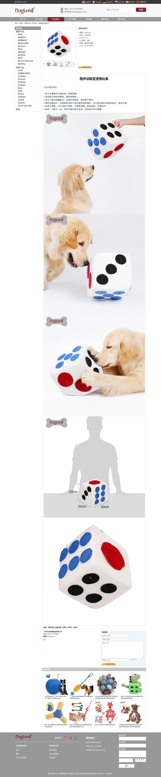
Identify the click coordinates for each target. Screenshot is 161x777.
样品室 (89, 19)
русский (121, 2)
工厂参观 (72, 19)
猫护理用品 (22, 55)
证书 (17, 750)
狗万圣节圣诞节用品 (25, 106)
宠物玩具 (58, 627)
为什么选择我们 (21, 758)
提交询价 (122, 19)
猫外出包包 (22, 46)
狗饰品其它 (22, 103)
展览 (17, 754)
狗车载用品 (22, 76)
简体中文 (143, 2)
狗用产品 (27, 23)
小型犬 (75, 627)
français (98, 2)
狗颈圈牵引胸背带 (24, 73)
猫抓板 (20, 49)
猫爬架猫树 (22, 52)
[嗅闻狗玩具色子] (58, 44)
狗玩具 (34, 23)
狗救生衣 (21, 94)
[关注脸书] (75, 737)
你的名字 (122, 735)
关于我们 (39, 19)
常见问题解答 (53, 754)
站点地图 (52, 758)
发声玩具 (51, 627)
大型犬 (64, 627)
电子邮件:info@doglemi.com (75, 12)
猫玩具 (20, 34)
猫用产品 (20, 32)
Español (132, 2)
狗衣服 (20, 70)
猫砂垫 (20, 58)
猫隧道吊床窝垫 (23, 43)
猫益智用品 (22, 37)
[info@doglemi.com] (44, 639)
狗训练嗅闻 (22, 82)
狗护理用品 (22, 85)
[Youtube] (65, 737)
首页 (16, 23)
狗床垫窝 (21, 100)
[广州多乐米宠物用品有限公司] (25, 10)
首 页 (23, 19)
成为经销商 (53, 750)
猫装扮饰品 (22, 64)
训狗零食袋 (22, 97)
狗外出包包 (22, 79)
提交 (126, 766)
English (88, 2)
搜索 (141, 10)
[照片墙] (70, 737)
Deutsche (110, 2)
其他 (18, 109)
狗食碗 (20, 91)
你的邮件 (122, 742)
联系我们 (105, 19)
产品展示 (56, 19)
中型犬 (70, 627)
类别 (21, 23)
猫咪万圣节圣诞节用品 (25, 61)
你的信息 (122, 749)
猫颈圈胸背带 (22, 40)
